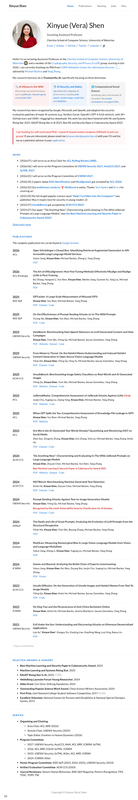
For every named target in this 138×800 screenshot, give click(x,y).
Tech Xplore (101, 187)
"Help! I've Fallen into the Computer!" (93, 195)
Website (43, 343)
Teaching (101, 6)
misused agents (39, 94)
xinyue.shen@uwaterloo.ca (81, 136)
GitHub (71, 45)
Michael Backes (33, 71)
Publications (85, 6)
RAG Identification (59, 181)
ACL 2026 (115, 181)
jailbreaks (26, 94)
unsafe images (66, 98)
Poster (42, 576)
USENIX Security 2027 (90, 166)
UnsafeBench (39, 204)
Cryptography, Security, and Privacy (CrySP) (76, 63)
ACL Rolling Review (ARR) (81, 160)
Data (113, 6)
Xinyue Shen (17, 6)
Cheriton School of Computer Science (67, 40)
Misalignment (83, 181)
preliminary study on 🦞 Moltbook (56, 187)
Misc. (124, 6)
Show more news (22, 224)
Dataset (43, 305)
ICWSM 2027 (85, 175)
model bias (79, 98)
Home (70, 6)
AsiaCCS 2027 (112, 166)
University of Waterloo (101, 40)
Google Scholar (70, 242)
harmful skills (25, 98)
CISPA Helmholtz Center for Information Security (87, 67)
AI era (116, 187)
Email (50, 45)
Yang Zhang (53, 71)
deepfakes (61, 101)
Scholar (60, 45)
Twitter (83, 45)
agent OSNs (113, 102)
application (58, 140)
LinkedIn (94, 45)
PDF (35, 262)
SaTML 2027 (27, 170)
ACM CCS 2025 (74, 204)
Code (51, 305)
